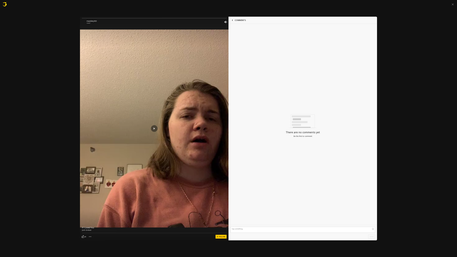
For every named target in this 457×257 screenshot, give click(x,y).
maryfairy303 (92, 21)
